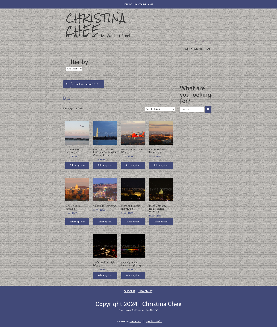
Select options (77, 165)
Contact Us (129, 291)
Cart (150, 4)
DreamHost (135, 321)
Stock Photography (192, 48)
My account (140, 4)
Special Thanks (154, 321)
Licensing (127, 4)
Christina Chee (96, 24)
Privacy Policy (145, 291)
